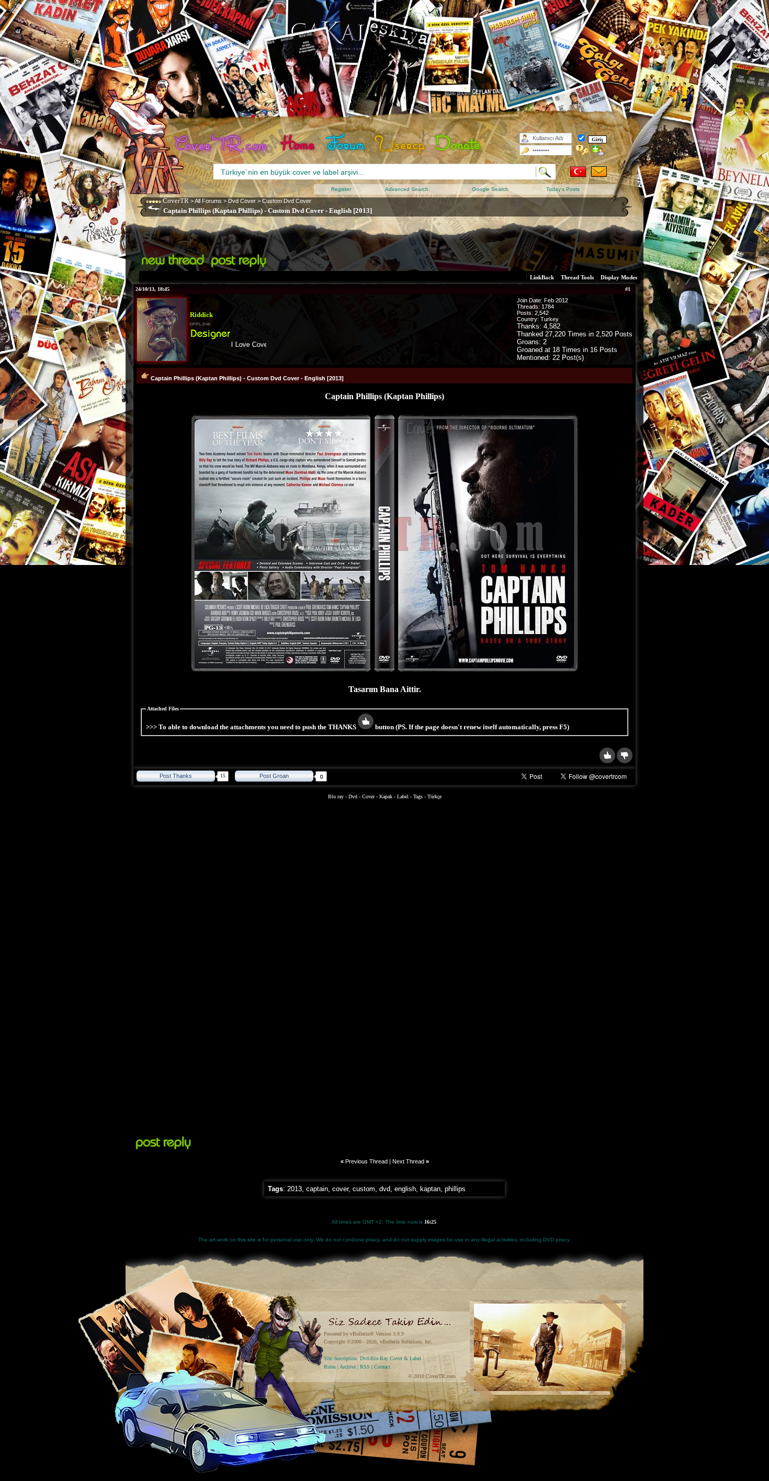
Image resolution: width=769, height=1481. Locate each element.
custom (364, 1189)
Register (341, 189)
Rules (330, 1367)
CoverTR (176, 201)
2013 (294, 1189)
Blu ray (336, 796)
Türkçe (434, 796)
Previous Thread (366, 1161)
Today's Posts (563, 189)
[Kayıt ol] (598, 150)
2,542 (542, 313)
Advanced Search (406, 189)
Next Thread (408, 1161)
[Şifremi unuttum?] (582, 150)
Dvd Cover (242, 201)
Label (403, 796)
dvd (384, 1189)
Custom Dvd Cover (286, 201)
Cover (368, 796)
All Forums (208, 201)
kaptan (430, 1189)
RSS (365, 1367)
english (405, 1189)
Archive (348, 1367)
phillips (455, 1189)
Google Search (490, 189)
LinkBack (542, 277)
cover (340, 1189)
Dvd (353, 796)
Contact (382, 1367)
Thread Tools (577, 277)
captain (317, 1189)
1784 (547, 306)
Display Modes (619, 277)
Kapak (385, 796)
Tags (418, 796)
